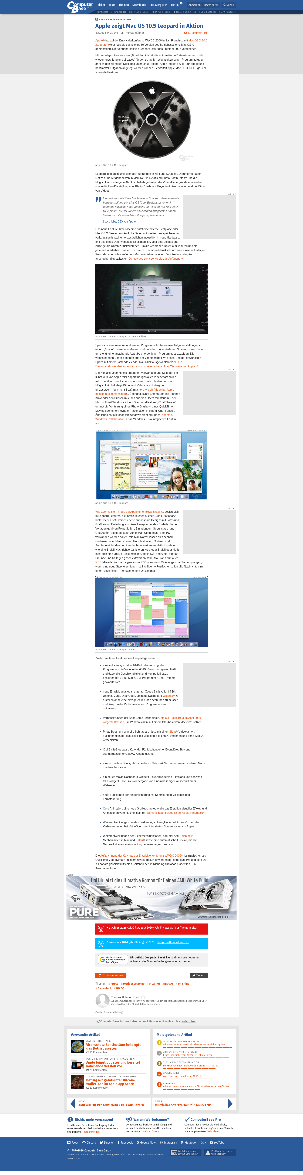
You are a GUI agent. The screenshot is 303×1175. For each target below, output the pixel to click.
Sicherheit (104, 988)
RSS (98, 562)
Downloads (139, 4)
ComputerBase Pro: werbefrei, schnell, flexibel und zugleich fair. (148, 1021)
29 (98, 1070)
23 (98, 1087)
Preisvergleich (158, 4)
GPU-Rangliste (208, 12)
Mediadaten (98, 1154)
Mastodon (191, 1142)
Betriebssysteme (121, 19)
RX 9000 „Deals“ (162, 12)
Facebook (127, 1142)
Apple (99, 40)
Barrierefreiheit (155, 1154)
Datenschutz (73, 1158)
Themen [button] (124, 4)
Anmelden (194, 4)
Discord (91, 1142)
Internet (154, 983)
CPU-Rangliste (228, 12)
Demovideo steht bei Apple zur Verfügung (154, 258)
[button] (228, 5)
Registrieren (211, 4)
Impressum (73, 1154)
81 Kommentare (112, 975)
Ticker (101, 4)
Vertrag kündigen (136, 1154)
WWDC (120, 988)
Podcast (103, 12)
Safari (139, 840)
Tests (112, 4)
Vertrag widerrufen (115, 1154)
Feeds (75, 1142)
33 (98, 1052)
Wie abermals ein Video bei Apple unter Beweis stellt (128, 511)
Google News (148, 1142)
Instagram (170, 1142)
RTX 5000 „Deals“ (140, 12)
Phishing (185, 835)
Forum (175, 4)
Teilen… (200, 975)
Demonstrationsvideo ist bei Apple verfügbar (174, 812)
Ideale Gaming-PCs (186, 12)
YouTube (219, 1142)
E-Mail (136, 997)
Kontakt (85, 1154)
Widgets (168, 695)
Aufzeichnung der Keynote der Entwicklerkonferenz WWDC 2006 (140, 855)
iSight (172, 731)
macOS (169, 983)
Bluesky (108, 1142)
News (103, 19)
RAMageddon (119, 12)
